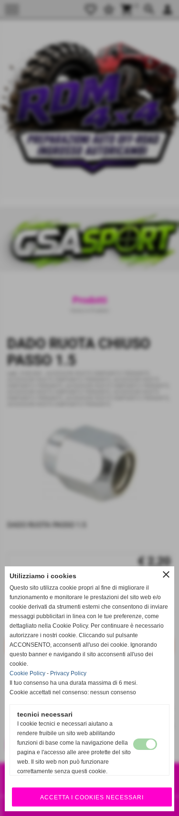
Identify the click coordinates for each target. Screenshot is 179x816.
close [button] (166, 574)
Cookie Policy (27, 673)
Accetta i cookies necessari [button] (92, 797)
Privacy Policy (68, 673)
